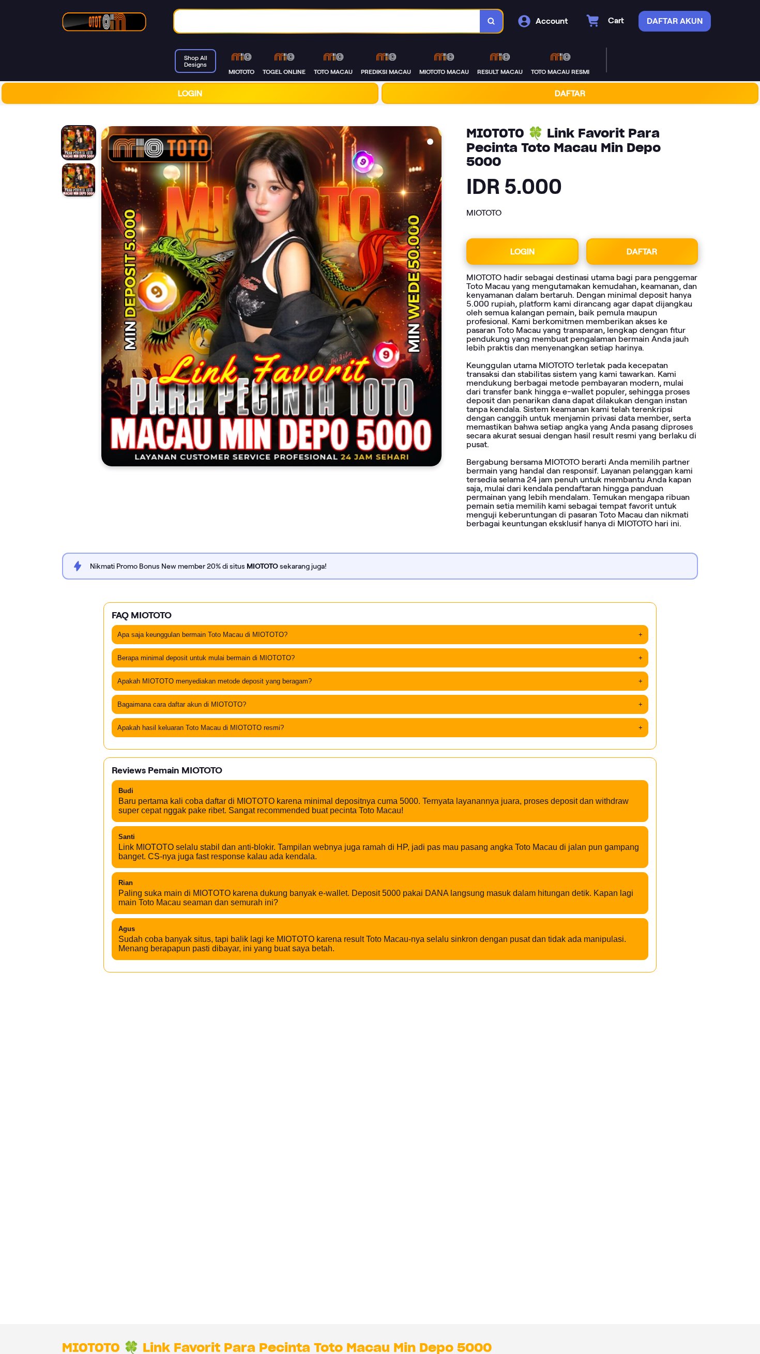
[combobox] (327, 21)
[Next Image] (433, 298)
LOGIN (190, 93)
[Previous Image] (109, 298)
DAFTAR (570, 93)
